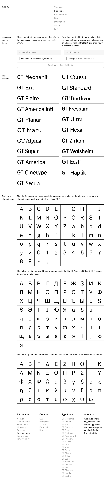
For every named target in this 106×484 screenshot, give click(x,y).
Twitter (42, 424)
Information (59, 21)
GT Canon (66, 421)
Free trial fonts (23, 433)
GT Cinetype (67, 470)
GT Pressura (67, 438)
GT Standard (67, 427)
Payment (21, 430)
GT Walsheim (68, 461)
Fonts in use (22, 436)
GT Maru (66, 447)
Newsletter (44, 430)
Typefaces (58, 7)
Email (41, 418)
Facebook (43, 427)
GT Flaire (66, 430)
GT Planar (66, 441)
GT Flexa (66, 450)
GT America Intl (69, 436)
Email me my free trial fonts (60, 65)
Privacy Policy (23, 438)
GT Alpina (66, 453)
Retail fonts (22, 424)
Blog (56, 18)
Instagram (44, 421)
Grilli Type (6, 7)
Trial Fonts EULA (86, 58)
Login (56, 29)
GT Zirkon (66, 456)
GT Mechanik (68, 418)
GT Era (65, 424)
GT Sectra (66, 476)
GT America (67, 464)
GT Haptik (66, 473)
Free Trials (59, 10)
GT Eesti (65, 467)
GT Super (66, 458)
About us (21, 418)
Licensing (21, 427)
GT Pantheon (68, 433)
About (57, 25)
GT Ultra (65, 444)
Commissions (60, 14)
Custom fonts (23, 421)
